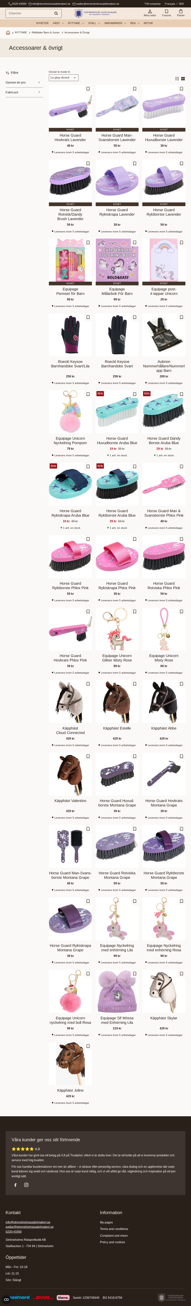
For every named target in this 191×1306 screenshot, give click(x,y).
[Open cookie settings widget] (6, 1299)
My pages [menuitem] (106, 1222)
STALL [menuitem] (92, 23)
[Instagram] (26, 1185)
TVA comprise (152, 3)
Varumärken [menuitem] (113, 23)
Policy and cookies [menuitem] (112, 1242)
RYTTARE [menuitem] (74, 23)
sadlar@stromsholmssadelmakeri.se (97, 3)
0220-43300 (19, 3)
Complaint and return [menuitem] (114, 1235)
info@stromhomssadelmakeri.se (51, 3)
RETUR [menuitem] (148, 23)
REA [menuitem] (133, 23)
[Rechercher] (56, 13)
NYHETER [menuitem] (42, 23)
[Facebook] (15, 1185)
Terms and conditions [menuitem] (114, 1229)
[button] (166, 13)
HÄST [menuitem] (56, 23)
